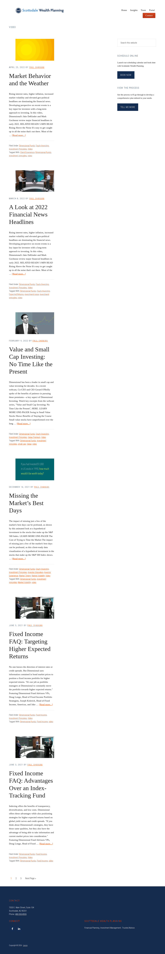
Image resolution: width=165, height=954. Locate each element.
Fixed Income (41, 715)
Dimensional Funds (27, 145)
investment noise (32, 294)
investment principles (18, 155)
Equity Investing (42, 145)
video (30, 155)
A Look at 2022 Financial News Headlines (28, 214)
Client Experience (27, 152)
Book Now (125, 75)
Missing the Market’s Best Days (26, 503)
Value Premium (34, 437)
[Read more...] (19, 135)
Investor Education (35, 572)
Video (30, 149)
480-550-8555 (21, 914)
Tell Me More (127, 107)
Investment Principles (18, 149)
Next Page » (30, 879)
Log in (25, 945)
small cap (22, 444)
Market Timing (25, 575)
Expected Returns (16, 294)
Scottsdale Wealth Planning (39, 11)
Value (29, 444)
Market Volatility (38, 575)
